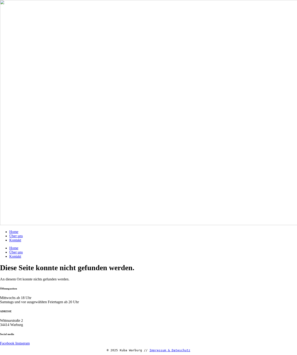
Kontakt (15, 240)
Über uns (16, 236)
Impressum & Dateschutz (169, 350)
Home (13, 232)
